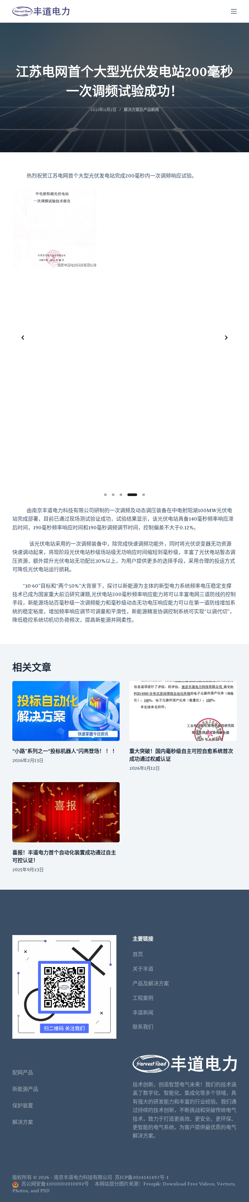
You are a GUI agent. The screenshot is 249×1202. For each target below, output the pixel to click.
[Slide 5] (144, 495)
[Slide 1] (105, 495)
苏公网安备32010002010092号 (54, 1183)
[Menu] (234, 11)
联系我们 (143, 1027)
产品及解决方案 (151, 984)
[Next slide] (226, 337)
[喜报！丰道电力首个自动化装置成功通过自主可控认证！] (66, 812)
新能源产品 (25, 1089)
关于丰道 (143, 969)
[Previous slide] (22, 337)
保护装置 (22, 1106)
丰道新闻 (143, 1013)
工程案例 (143, 998)
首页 (138, 954)
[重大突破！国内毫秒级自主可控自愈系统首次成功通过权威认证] (183, 711)
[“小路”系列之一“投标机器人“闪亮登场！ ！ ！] (66, 711)
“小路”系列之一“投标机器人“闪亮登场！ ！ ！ (64, 751)
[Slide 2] (113, 495)
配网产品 (22, 1073)
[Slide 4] (132, 495)
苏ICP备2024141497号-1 (142, 1177)
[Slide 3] (121, 495)
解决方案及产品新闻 (141, 110)
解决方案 (22, 1122)
